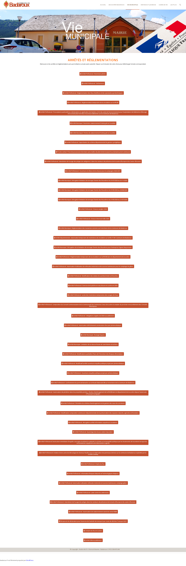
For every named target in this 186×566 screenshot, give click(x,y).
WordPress (29, 560)
